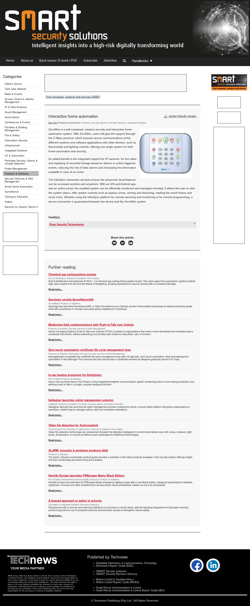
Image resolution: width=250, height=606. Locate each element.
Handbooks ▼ (142, 60)
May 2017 (53, 123)
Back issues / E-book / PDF (58, 60)
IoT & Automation (14, 155)
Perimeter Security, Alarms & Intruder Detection (21, 162)
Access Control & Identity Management (19, 100)
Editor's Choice (13, 84)
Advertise (110, 60)
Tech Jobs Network (15, 89)
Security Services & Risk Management (19, 180)
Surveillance (12, 191)
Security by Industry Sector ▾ (21, 207)
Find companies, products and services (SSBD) (73, 97)
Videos (8, 201)
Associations (12, 117)
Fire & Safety (12, 135)
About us (27, 60)
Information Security (16, 140)
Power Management (16, 168)
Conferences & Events (17, 122)
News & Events (13, 94)
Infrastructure (12, 145)
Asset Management (16, 112)
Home (10, 60)
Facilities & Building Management (16, 128)
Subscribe (90, 60)
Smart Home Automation (19, 186)
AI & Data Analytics (16, 107)
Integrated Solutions (16, 150)
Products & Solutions (17, 173)
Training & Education (16, 196)
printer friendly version (182, 116)
